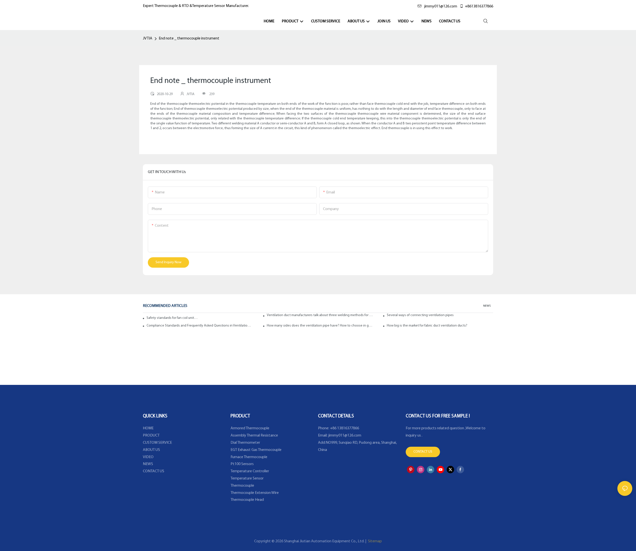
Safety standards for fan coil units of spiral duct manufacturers (172, 318)
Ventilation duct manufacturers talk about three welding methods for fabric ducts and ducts (320, 315)
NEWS (487, 305)
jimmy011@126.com (440, 6)
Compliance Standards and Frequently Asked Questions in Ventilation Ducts (200, 326)
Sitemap (374, 541)
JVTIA (147, 38)
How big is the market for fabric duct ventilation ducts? (427, 326)
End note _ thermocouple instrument (189, 38)
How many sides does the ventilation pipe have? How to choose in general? (320, 326)
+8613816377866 (479, 6)
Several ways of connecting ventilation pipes (420, 315)
